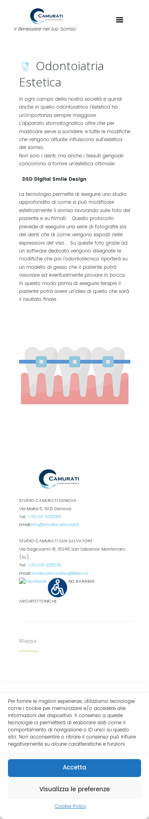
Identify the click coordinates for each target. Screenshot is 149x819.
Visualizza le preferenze (74, 789)
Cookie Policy (70, 806)
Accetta (74, 768)
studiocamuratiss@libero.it (59, 573)
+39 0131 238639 (44, 565)
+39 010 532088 (44, 516)
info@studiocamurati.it (55, 524)
